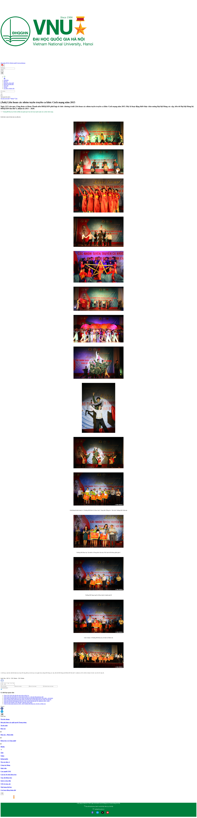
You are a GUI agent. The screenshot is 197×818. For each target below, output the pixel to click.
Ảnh (16, 98)
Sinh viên (6, 85)
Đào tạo (6, 81)
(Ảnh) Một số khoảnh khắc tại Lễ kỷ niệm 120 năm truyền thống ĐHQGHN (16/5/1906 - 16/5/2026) (28, 698)
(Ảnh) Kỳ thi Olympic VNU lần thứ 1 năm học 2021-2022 (18, 702)
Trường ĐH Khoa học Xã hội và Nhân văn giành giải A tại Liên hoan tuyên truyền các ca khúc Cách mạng (28, 111)
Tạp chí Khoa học (6, 778)
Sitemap (23, 63)
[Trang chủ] (47, 61)
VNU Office (9, 63)
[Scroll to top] (2, 794)
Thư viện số (3, 63)
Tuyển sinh (4, 725)
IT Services (18, 63)
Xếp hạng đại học (6, 787)
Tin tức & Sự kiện (5, 98)
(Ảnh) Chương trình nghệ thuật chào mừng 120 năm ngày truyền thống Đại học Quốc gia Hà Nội (27, 699)
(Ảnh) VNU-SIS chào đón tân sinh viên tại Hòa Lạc (16, 695)
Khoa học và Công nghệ (8, 741)
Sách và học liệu (6, 781)
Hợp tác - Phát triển (7, 735)
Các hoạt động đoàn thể (8, 790)
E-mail (14, 63)
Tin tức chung (5, 719)
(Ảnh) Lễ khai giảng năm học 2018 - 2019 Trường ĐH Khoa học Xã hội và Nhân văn (25, 703)
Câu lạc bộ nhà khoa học (9, 774)
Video (2, 756)
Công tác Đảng (5, 765)
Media (12, 98)
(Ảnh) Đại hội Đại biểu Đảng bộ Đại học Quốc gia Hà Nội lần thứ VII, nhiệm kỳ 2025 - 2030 (26, 701)
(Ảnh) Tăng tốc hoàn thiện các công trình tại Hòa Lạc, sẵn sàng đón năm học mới (23, 697)
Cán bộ (5, 87)
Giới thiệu (6, 80)
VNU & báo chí (5, 784)
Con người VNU (6, 771)
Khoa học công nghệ (9, 83)
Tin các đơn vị (5, 762)
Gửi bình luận (4, 688)
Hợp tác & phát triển (9, 84)
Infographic (4, 759)
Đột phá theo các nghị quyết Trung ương (13, 722)
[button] (98, 708)
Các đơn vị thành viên (9, 88)
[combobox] (3, 66)
